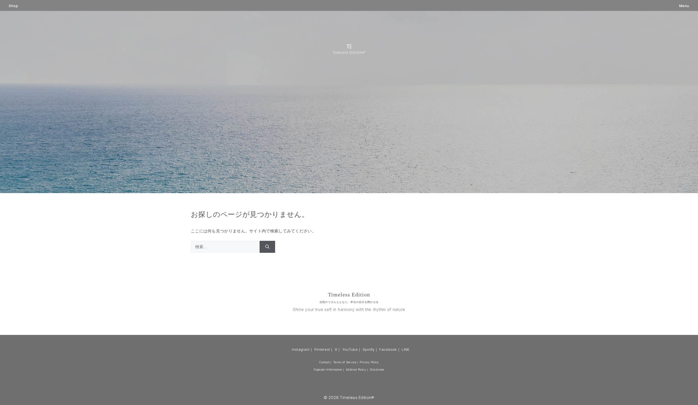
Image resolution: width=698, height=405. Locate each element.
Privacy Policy (369, 362)
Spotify (369, 349)
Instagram (300, 349)
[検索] (267, 247)
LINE (406, 349)
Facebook (388, 349)
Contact (324, 362)
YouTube (350, 349)
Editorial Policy (356, 369)
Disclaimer (377, 369)
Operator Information (328, 369)
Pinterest (322, 349)
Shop (13, 6)
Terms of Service (344, 362)
